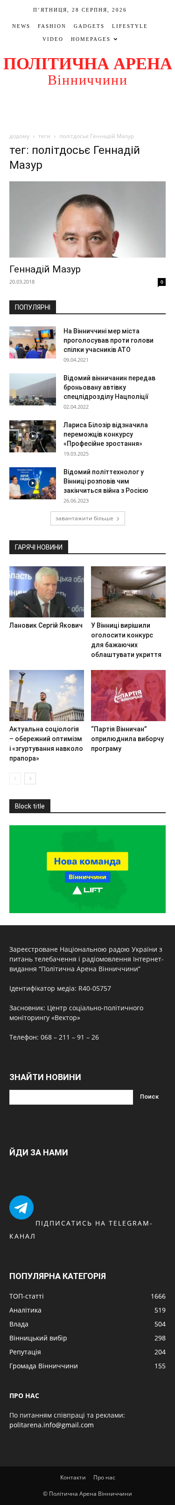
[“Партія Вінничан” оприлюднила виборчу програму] (128, 695)
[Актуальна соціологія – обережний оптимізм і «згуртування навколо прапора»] (46, 695)
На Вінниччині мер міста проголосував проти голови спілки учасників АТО (108, 340)
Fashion (52, 26)
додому (19, 136)
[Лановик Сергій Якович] (46, 591)
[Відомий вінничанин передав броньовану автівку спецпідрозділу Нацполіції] (32, 389)
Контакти (73, 1477)
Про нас (104, 1477)
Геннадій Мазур (45, 269)
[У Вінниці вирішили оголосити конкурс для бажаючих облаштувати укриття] (128, 591)
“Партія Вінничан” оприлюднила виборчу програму (127, 738)
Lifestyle (130, 26)
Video (52, 39)
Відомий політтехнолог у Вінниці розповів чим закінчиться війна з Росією (105, 481)
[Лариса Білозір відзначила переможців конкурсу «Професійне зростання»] (32, 436)
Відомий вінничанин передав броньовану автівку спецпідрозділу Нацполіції (109, 387)
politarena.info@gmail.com (51, 1424)
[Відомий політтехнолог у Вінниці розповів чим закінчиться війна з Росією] (32, 483)
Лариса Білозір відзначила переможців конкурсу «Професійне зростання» (105, 434)
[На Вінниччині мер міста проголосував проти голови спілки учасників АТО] (32, 342)
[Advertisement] (87, 110)
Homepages (91, 39)
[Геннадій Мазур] (87, 219)
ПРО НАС (24, 1395)
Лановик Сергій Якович (46, 625)
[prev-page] (15, 778)
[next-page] (30, 778)
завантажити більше (84, 518)
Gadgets (89, 26)
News (21, 26)
